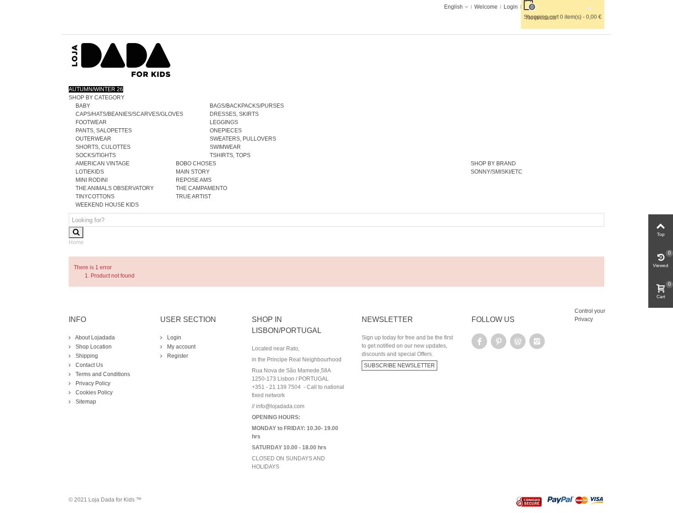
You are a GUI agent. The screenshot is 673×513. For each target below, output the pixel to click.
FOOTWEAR (91, 122)
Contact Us (88, 365)
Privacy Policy (92, 383)
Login (173, 337)
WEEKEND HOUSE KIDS (107, 205)
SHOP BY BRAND (493, 163)
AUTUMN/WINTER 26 (96, 89)
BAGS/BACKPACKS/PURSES (247, 106)
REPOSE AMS (194, 180)
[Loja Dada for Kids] (121, 59)
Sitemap (85, 401)
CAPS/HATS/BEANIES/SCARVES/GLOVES (129, 114)
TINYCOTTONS (95, 196)
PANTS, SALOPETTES (104, 130)
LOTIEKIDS (90, 172)
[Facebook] (479, 341)
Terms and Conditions (102, 374)
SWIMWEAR (225, 147)
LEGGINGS (224, 122)
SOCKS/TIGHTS (96, 155)
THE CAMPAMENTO (201, 188)
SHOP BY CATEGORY (97, 97)
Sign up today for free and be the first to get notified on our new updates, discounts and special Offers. (407, 345)
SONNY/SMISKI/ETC (496, 172)
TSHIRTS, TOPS (230, 155)
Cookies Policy (93, 392)
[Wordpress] (518, 341)
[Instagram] (537, 341)
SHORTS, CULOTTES (103, 147)
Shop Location (93, 347)
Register (177, 356)
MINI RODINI (92, 180)
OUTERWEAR (93, 139)
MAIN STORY (193, 172)
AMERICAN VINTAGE (103, 163)
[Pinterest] (498, 341)
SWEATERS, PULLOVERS (243, 139)
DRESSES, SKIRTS (234, 114)
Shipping (86, 356)
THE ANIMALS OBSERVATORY (115, 188)
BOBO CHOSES (196, 163)
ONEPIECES (226, 130)
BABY (83, 106)
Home (76, 242)
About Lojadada (94, 337)
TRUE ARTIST (193, 196)
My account (180, 347)
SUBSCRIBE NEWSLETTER (399, 365)
